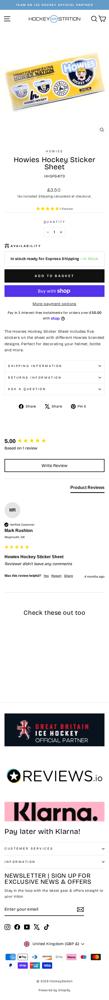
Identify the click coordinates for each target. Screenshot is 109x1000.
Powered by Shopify (54, 990)
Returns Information (35, 377)
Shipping (45, 196)
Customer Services (28, 848)
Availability (26, 246)
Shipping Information (35, 366)
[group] (54, 441)
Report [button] (56, 576)
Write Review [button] (54, 465)
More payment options (54, 303)
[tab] (87, 489)
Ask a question (27, 389)
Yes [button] (46, 576)
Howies (54, 151)
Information (20, 862)
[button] (54, 209)
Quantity (54, 222)
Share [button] (68, 576)
